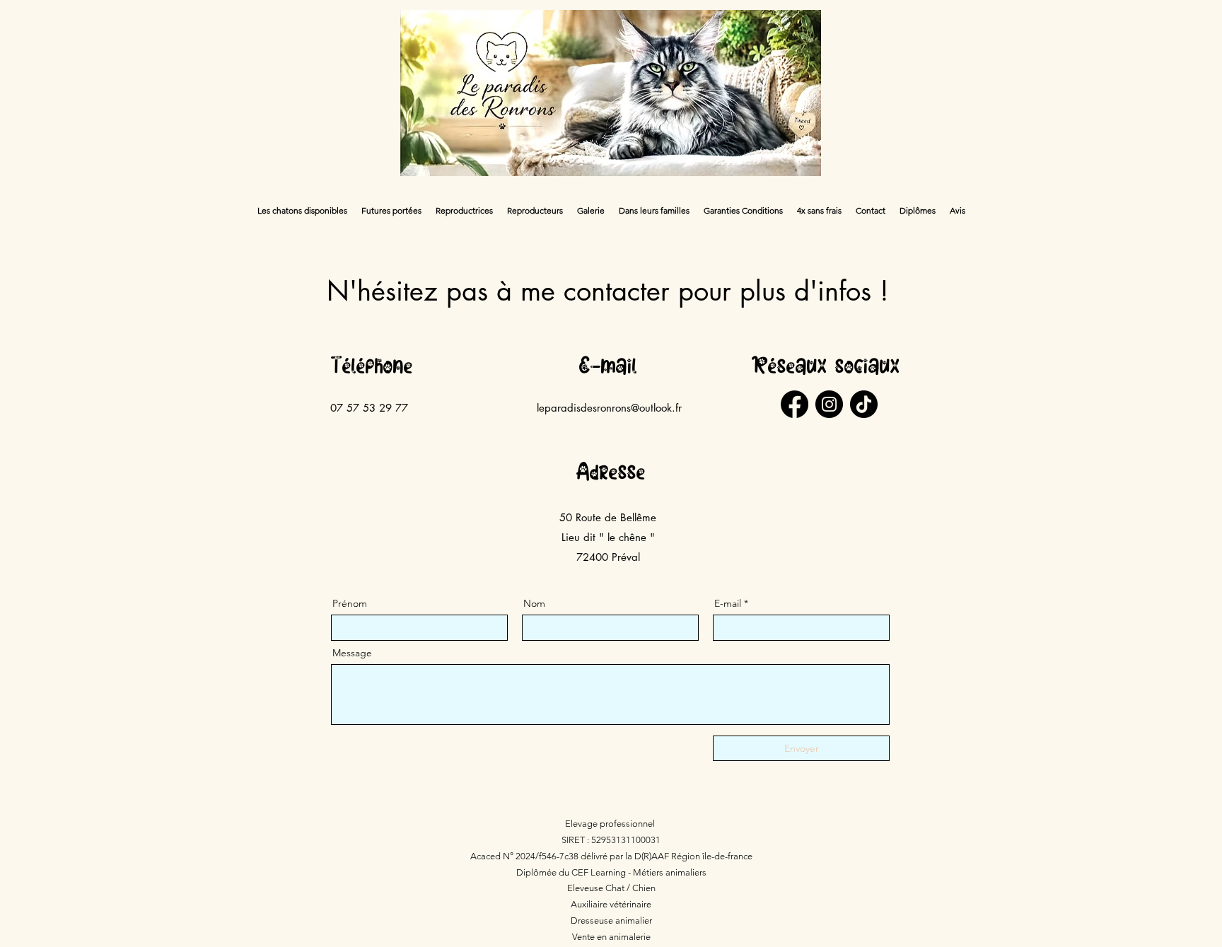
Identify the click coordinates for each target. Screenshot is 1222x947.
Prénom (349, 603)
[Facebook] (794, 404)
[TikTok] (864, 404)
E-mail (727, 603)
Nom (534, 603)
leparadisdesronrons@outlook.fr (609, 407)
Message (352, 653)
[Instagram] (829, 404)
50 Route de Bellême (607, 517)
